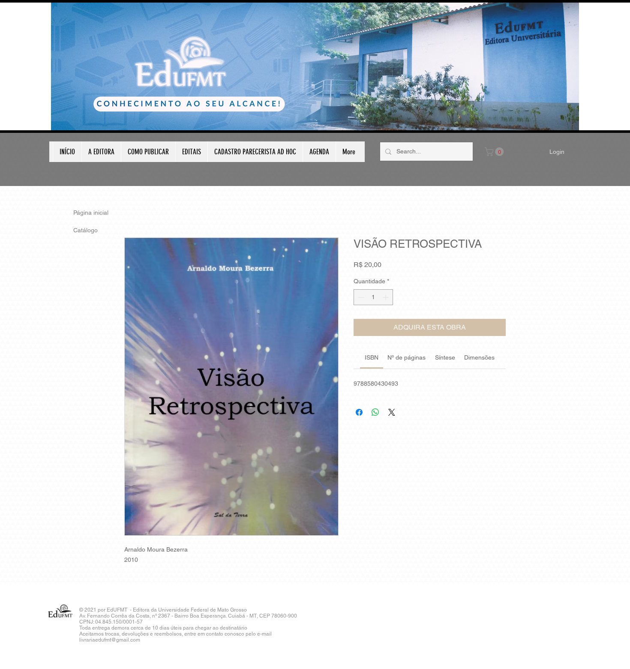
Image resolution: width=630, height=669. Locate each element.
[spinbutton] (373, 297)
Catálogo (85, 230)
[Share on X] (392, 412)
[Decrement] (360, 297)
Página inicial (90, 212)
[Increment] (386, 297)
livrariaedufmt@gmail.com (109, 640)
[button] (495, 151)
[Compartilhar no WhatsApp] (375, 412)
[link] (371, 357)
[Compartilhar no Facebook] (359, 412)
